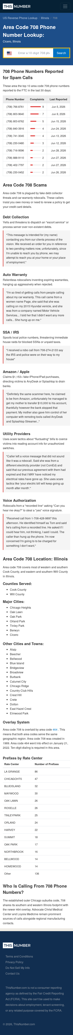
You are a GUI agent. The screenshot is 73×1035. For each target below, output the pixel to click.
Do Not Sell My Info (17, 968)
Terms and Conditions (19, 956)
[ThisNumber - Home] (16, 947)
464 (55, 729)
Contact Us (12, 973)
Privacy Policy (14, 962)
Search (61, 53)
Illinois (45, 18)
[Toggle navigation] (65, 6)
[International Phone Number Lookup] (16, 6)
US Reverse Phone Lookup (20, 18)
